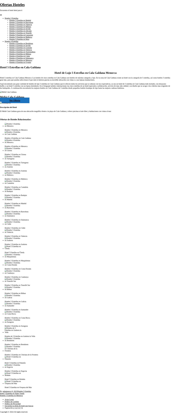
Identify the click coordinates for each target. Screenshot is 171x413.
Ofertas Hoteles (12, 4)
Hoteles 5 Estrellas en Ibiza (19, 39)
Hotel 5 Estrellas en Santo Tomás (12, 393)
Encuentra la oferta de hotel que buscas (19, 406)
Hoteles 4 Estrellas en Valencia (20, 50)
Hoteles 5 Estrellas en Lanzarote (21, 35)
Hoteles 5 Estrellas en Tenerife (20, 33)
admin (5, 391)
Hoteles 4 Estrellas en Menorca (20, 60)
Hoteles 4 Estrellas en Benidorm (21, 43)
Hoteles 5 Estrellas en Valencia (20, 25)
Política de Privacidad (13, 404)
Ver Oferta (14, 100)
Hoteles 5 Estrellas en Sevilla (20, 29)
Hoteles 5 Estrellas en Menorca (11, 396)
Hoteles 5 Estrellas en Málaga (20, 27)
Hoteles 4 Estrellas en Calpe (19, 56)
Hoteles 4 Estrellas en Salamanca (21, 58)
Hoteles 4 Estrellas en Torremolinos (22, 52)
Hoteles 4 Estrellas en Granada (20, 48)
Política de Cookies (12, 402)
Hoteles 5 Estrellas (11, 18)
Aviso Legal (9, 400)
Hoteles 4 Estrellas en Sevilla (20, 46)
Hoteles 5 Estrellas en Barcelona (21, 22)
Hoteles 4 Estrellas (11, 41)
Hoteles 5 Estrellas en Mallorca (20, 37)
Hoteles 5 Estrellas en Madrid (20, 20)
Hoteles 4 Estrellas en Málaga (20, 54)
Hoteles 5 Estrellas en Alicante (20, 31)
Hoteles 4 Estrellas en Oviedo (20, 62)
